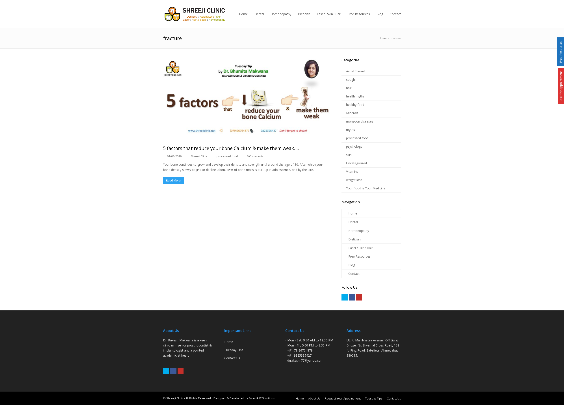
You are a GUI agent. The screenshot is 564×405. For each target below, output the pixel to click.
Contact (354, 273)
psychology (354, 146)
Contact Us (232, 358)
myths (350, 130)
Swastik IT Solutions (262, 398)
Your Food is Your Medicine (365, 188)
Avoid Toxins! (355, 71)
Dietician (354, 239)
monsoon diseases (359, 121)
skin (349, 155)
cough (350, 79)
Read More (173, 180)
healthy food (355, 105)
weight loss (354, 180)
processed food (227, 156)
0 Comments (255, 156)
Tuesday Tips (233, 350)
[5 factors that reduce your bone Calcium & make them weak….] (246, 99)
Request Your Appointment (343, 398)
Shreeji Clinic (199, 156)
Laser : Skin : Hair (360, 248)
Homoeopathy (358, 231)
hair (348, 88)
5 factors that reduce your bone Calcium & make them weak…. (231, 148)
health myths (355, 96)
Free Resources (359, 256)
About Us (314, 398)
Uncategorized (356, 163)
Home (383, 38)
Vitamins (352, 171)
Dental (353, 222)
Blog (351, 265)
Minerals (352, 113)
